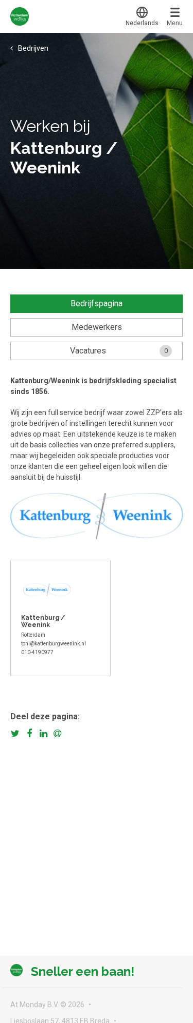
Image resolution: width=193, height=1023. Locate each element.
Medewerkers (97, 327)
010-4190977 (37, 652)
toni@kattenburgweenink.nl (53, 643)
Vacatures (119, 351)
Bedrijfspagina (96, 303)
